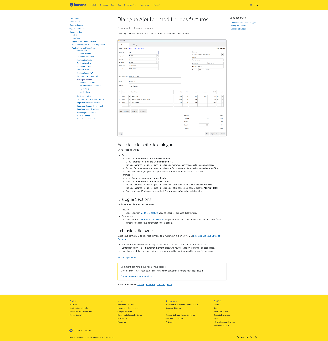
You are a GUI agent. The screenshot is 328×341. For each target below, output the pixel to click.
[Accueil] (77, 5)
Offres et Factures (82, 51)
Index (74, 35)
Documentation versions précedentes (180, 315)
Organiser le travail (77, 28)
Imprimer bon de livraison (88, 109)
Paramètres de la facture (152, 219)
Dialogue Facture (84, 79)
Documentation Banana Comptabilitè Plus (182, 305)
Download (104, 5)
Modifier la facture (149, 213)
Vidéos (168, 311)
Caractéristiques (84, 53)
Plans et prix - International (127, 308)
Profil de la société (221, 311)
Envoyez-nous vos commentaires (136, 276)
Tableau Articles (84, 63)
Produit (93, 5)
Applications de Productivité (84, 48)
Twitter (140, 284)
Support (156, 5)
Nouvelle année (83, 116)
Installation (74, 18)
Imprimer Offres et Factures (88, 103)
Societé (216, 305)
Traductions (85, 89)
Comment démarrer (77, 25)
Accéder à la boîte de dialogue (243, 23)
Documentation (130, 5)
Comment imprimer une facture (90, 99)
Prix (112, 5)
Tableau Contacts (84, 60)
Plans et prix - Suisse (125, 305)
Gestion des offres (84, 96)
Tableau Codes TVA (85, 73)
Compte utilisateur (124, 311)
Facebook (150, 284)
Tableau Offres (83, 70)
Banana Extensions (76, 315)
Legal (71, 337)
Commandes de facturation (88, 76)
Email (169, 284)
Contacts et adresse (221, 325)
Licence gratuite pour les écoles (129, 315)
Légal (216, 318)
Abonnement (74, 21)
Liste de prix (122, 318)
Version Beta (85, 92)
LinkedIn (161, 284)
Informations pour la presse (224, 322)
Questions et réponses (174, 318)
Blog (119, 5)
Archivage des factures (86, 112)
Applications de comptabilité (84, 41)
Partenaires (170, 322)
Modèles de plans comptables (81, 311)
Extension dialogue (238, 29)
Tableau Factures (84, 66)
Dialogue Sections (238, 26)
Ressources (144, 5)
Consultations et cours (222, 315)
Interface (76, 38)
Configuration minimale (78, 308)
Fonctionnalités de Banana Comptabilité (88, 44)
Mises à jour (122, 322)
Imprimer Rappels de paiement (90, 106)
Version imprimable (126, 257)
